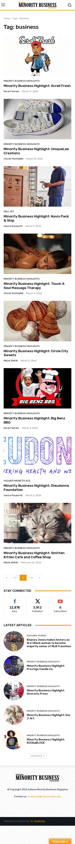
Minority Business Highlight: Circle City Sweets (36, 353)
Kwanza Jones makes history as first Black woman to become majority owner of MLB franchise (49, 643)
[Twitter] (42, 805)
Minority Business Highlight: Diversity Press (46, 692)
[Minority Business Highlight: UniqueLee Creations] (37, 119)
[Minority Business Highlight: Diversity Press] (14, 690)
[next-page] (39, 578)
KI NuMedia (37, 821)
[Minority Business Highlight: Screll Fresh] (37, 56)
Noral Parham (11, 91)
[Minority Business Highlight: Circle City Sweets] (37, 321)
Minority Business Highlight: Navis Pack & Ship (36, 218)
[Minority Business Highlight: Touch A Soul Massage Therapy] (37, 254)
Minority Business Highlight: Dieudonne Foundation (36, 487)
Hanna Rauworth (13, 226)
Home (7, 18)
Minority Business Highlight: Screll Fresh (37, 86)
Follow (37, 599)
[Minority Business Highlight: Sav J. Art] (14, 715)
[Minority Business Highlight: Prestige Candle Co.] (14, 666)
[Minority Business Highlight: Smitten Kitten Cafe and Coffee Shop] (37, 523)
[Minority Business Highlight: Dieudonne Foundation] (37, 455)
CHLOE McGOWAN (13, 158)
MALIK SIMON (11, 360)
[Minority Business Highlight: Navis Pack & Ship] (37, 186)
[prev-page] (7, 578)
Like (15, 599)
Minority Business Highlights (22, 81)
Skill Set (9, 211)
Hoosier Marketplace (17, 480)
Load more (36, 755)
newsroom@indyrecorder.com (44, 796)
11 (14, 577)
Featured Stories (36, 636)
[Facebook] (33, 805)
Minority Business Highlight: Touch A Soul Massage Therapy (34, 286)
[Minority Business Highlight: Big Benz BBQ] (37, 388)
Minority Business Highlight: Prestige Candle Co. (46, 667)
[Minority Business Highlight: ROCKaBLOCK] (14, 739)
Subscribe (60, 599)
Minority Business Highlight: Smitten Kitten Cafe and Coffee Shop (34, 555)
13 (31, 577)
